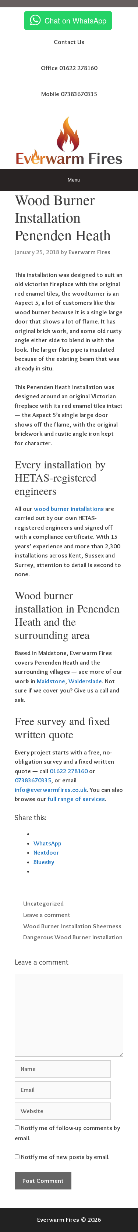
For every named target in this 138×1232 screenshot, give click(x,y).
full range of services (76, 799)
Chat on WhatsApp (75, 20)
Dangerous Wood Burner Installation (73, 937)
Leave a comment (46, 914)
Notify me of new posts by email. (65, 1156)
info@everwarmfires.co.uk (51, 789)
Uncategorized (43, 903)
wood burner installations (69, 508)
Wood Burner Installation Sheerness (72, 926)
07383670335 (33, 780)
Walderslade (85, 681)
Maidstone (51, 681)
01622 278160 (69, 771)
